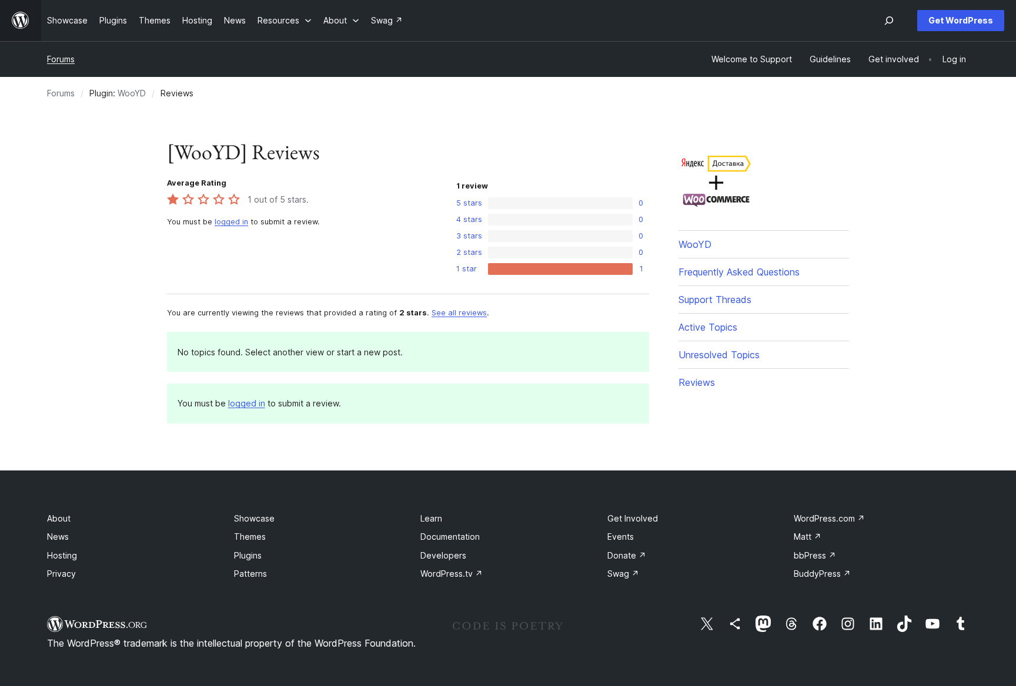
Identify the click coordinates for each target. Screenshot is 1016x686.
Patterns (250, 574)
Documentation (450, 537)
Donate (626, 555)
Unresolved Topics (719, 355)
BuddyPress (822, 574)
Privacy (61, 574)
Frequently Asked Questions (739, 272)
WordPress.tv (451, 574)
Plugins (248, 555)
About (59, 518)
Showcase (254, 518)
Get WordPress (960, 20)
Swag (623, 574)
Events (620, 537)
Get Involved (632, 518)
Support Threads (715, 299)
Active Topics (708, 327)
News (58, 537)
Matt (807, 537)
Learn (431, 518)
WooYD (132, 93)
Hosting (62, 555)
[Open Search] (889, 20)
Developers (443, 555)
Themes (250, 537)
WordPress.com (829, 518)
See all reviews (459, 312)
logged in (231, 221)
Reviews (697, 382)
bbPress (815, 555)
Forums (61, 59)
